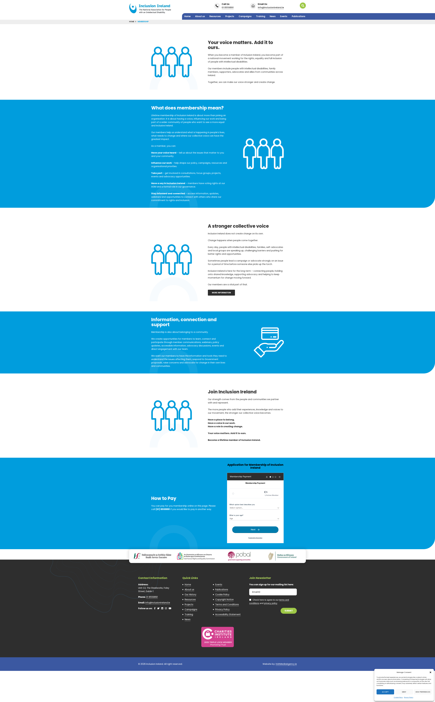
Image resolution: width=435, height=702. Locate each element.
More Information (221, 293)
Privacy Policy (408, 697)
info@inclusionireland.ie (271, 7)
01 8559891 (228, 7)
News (273, 16)
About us (200, 16)
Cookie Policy (398, 697)
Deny (404, 692)
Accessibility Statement (228, 614)
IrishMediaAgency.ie (286, 664)
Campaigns (245, 16)
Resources (215, 16)
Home (187, 16)
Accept (385, 692)
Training (260, 16)
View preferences (422, 692)
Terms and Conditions (227, 604)
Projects (229, 16)
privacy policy (270, 603)
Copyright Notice (224, 599)
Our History (190, 594)
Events (283, 16)
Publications (298, 16)
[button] (430, 672)
